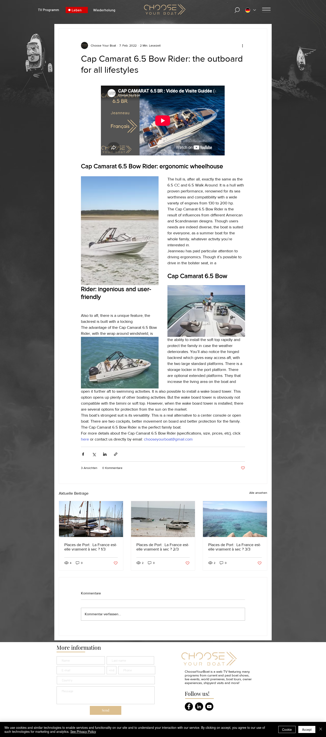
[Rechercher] (237, 10)
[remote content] (163, 121)
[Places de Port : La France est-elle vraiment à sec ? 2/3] (163, 519)
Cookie (287, 729)
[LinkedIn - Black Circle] (199, 706)
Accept (307, 729)
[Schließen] (320, 729)
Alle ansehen (258, 492)
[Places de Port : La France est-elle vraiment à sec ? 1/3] (91, 519)
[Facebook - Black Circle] (189, 706)
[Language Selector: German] (250, 10)
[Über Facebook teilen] (83, 454)
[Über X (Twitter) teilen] (94, 454)
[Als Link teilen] (116, 454)
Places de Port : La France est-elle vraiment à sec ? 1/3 (90, 547)
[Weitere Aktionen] (242, 45)
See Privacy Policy (83, 731)
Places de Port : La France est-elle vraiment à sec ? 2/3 (162, 547)
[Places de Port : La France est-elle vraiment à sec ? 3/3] (235, 519)
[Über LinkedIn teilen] (105, 454)
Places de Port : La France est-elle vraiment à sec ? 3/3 (234, 547)
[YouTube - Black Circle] (209, 706)
